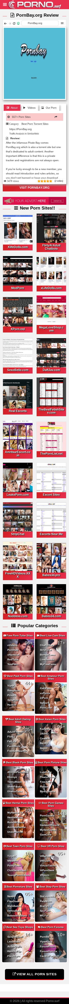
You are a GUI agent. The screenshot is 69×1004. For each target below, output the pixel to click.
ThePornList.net (51, 453)
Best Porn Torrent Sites (35, 123)
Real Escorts (18, 411)
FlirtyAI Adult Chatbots (51, 247)
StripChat (17, 534)
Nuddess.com (17, 616)
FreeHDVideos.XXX (17, 575)
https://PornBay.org (20, 129)
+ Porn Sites (21, 116)
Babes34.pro (51, 575)
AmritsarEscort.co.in (17, 453)
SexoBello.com (17, 369)
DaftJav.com (51, 369)
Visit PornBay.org (34, 187)
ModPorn (17, 288)
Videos (31, 107)
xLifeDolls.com (51, 288)
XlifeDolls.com (18, 247)
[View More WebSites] (57, 116)
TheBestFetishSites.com (51, 411)
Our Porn (50, 107)
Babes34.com (51, 616)
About (14, 107)
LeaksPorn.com (18, 494)
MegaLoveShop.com (51, 329)
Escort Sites (51, 494)
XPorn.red (18, 329)
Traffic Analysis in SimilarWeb (24, 133)
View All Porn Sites (37, 974)
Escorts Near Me (51, 534)
